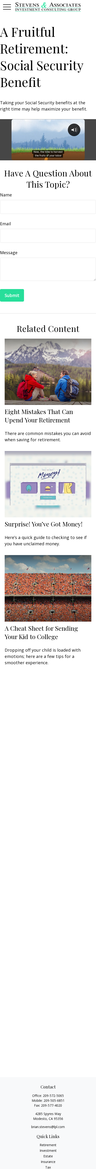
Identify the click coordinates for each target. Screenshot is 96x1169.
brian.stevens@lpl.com (48, 1127)
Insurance (48, 1161)
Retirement (48, 1145)
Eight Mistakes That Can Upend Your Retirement (39, 415)
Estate (48, 1156)
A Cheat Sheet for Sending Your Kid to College (41, 632)
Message (8, 252)
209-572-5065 (53, 1095)
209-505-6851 (54, 1100)
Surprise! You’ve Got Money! (43, 524)
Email (5, 223)
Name (6, 195)
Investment (48, 1150)
